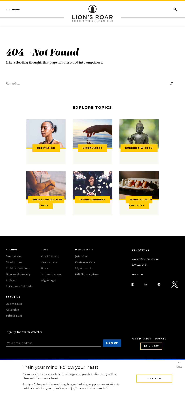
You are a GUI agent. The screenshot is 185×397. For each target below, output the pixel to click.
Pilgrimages (48, 280)
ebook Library (49, 256)
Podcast (11, 280)
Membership (84, 249)
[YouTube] (162, 284)
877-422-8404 (140, 264)
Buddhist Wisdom (17, 268)
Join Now (81, 256)
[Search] (171, 83)
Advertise (12, 310)
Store (44, 268)
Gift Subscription (87, 274)
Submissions (14, 316)
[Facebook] (136, 284)
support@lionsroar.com (145, 259)
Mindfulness (14, 262)
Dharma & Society (18, 274)
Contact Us (141, 250)
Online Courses (50, 274)
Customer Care (85, 262)
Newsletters (48, 262)
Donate (161, 338)
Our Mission (14, 304)
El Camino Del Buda (19, 286)
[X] (175, 284)
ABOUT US (13, 297)
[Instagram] (149, 284)
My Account (83, 268)
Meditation (13, 256)
